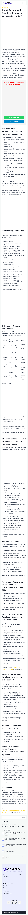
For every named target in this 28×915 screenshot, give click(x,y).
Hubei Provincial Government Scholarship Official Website (13, 810)
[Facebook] (8, 902)
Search (23, 817)
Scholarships (5, 7)
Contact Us (5, 887)
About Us (5, 885)
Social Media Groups (7, 893)
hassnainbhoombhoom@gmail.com (15, 826)
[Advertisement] (14, 34)
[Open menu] (23, 3)
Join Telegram (14, 121)
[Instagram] (15, 902)
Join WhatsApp (15, 117)
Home (4, 889)
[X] (12, 902)
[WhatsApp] (19, 902)
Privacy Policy (6, 891)
